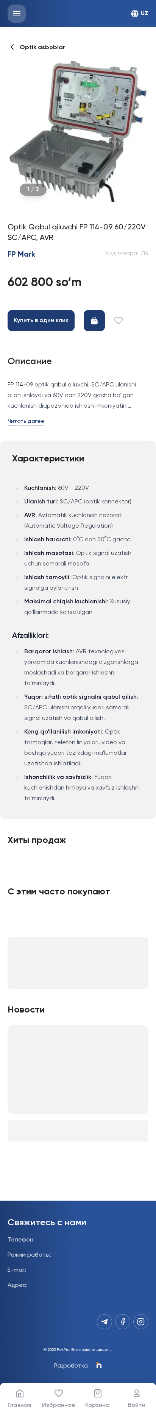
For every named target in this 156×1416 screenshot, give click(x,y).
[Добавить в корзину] (94, 320)
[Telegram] (104, 1321)
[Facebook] (122, 1321)
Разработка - (73, 1366)
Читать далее (26, 421)
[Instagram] (140, 1321)
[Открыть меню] (17, 14)
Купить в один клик (41, 321)
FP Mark (21, 255)
